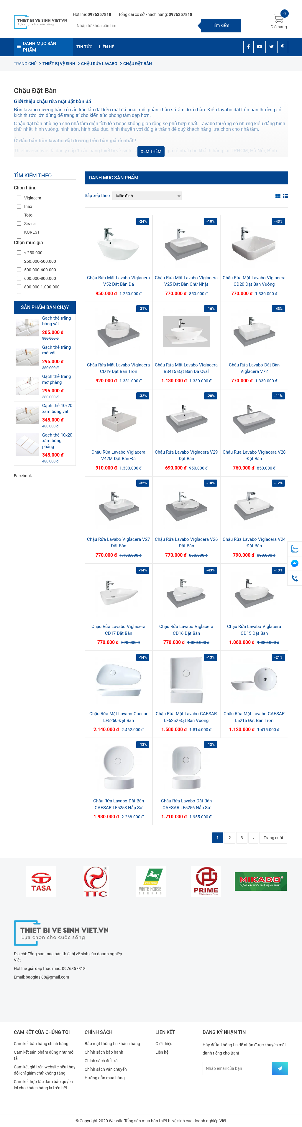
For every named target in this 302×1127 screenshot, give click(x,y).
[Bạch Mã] (151, 881)
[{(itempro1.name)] (118, 244)
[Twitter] (271, 47)
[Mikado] (261, 881)
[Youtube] (259, 47)
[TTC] (96, 881)
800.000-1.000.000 (42, 287)
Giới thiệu (164, 1043)
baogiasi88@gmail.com (47, 977)
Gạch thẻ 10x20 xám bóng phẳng (57, 440)
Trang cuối (273, 837)
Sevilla (30, 223)
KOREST (32, 232)
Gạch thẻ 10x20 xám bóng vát (57, 408)
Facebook (23, 475)
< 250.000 (33, 252)
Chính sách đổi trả (101, 1060)
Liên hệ (161, 1052)
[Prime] (206, 881)
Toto (28, 215)
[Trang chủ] (61, 932)
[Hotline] (294, 578)
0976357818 (99, 14)
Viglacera (32, 198)
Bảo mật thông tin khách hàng (112, 1043)
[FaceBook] (294, 563)
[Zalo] (294, 548)
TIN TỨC (84, 46)
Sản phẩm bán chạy (45, 307)
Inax (28, 206)
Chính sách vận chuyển (106, 1069)
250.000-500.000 (40, 261)
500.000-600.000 (40, 269)
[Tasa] (41, 881)
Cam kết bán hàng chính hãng (41, 1043)
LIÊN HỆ (106, 46)
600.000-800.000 (40, 278)
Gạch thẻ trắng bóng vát (56, 321)
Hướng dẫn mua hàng (105, 1077)
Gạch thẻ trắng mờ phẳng (56, 379)
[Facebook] (248, 47)
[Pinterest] (282, 47)
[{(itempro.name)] (27, 327)
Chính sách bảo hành (104, 1052)
